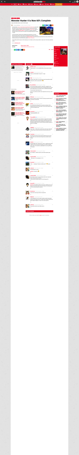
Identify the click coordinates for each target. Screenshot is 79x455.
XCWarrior (32, 96)
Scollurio (32, 142)
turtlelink (32, 72)
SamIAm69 (32, 162)
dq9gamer (32, 196)
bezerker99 (32, 111)
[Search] (4, 1)
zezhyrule (32, 168)
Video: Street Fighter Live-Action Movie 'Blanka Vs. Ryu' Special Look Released (20, 113)
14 (52, 162)
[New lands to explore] (46, 31)
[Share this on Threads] (50, 25)
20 (52, 49)
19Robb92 (32, 127)
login (40, 215)
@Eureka (31, 171)
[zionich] (27, 106)
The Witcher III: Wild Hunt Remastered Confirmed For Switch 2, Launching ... (61, 107)
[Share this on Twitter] (49, 25)
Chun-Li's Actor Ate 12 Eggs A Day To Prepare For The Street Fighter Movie (20, 92)
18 (52, 191)
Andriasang (32, 29)
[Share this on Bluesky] (45, 25)
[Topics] (1, 1)
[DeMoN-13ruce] (27, 69)
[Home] (12, 4)
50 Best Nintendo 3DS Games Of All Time (27, 46)
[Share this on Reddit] (52, 25)
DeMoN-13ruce (33, 66)
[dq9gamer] (27, 199)
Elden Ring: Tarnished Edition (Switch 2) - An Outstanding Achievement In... (61, 99)
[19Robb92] (27, 130)
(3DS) (25, 45)
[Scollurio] (27, 144)
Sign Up (75, 2)
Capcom (18, 18)
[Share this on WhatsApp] (43, 25)
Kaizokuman (32, 191)
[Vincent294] (27, 186)
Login (73, 2)
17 (52, 183)
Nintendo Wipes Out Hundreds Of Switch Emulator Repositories (61, 125)
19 (52, 196)
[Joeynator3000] (27, 159)
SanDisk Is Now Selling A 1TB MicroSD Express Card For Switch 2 (61, 118)
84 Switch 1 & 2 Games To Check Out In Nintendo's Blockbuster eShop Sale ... (61, 129)
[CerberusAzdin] (27, 153)
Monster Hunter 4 (22, 30)
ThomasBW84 (32, 117)
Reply (21, 72)
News (12, 18)
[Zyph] (27, 80)
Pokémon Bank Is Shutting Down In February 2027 (19, 108)
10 (52, 134)
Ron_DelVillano (33, 84)
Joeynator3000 (33, 156)
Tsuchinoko (32, 134)
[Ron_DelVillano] (27, 87)
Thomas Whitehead (17, 25)
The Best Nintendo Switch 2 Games (60, 122)
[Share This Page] (70, 1)
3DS (15, 18)
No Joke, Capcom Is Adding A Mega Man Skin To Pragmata (20, 98)
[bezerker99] (27, 114)
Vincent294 (32, 183)
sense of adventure (31, 37)
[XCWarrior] (27, 99)
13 (52, 156)
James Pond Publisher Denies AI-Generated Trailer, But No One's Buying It (61, 111)
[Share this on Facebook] (47, 25)
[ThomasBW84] (27, 119)
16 (52, 175)
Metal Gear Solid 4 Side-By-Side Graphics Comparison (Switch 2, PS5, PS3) (61, 114)
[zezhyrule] (27, 170)
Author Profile (16, 72)
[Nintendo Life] (39, 1)
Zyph (31, 77)
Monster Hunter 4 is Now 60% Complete (31, 20)
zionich (31, 103)
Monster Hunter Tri (30, 36)
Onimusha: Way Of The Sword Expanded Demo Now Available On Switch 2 (19, 103)
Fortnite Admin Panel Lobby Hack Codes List (61, 96)
